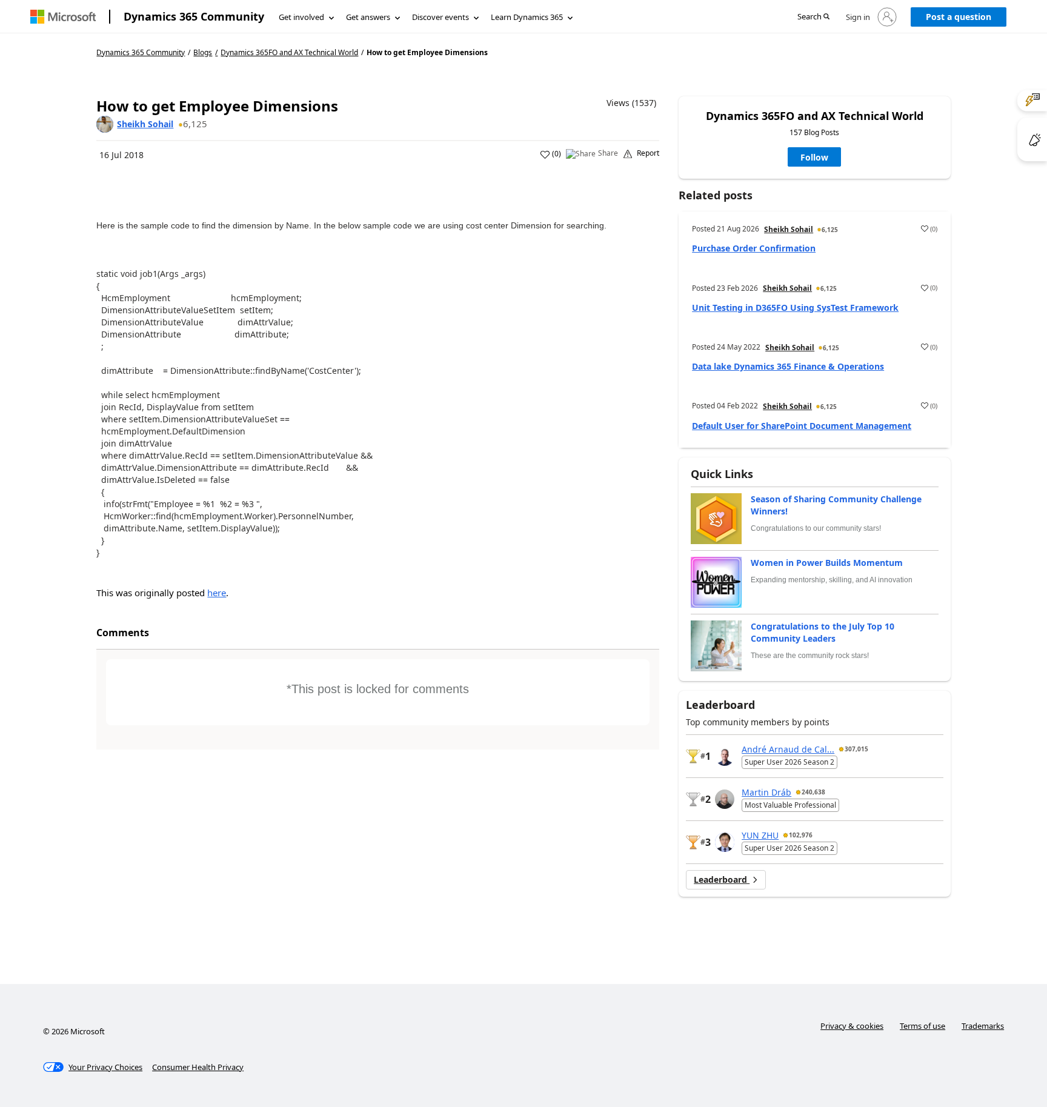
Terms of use (922, 1025)
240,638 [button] (813, 792)
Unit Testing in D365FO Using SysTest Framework (795, 307)
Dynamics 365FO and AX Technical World (289, 53)
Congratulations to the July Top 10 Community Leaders (822, 632)
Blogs (202, 52)
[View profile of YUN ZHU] (724, 842)
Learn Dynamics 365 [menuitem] (527, 17)
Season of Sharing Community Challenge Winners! (836, 505)
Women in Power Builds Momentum (827, 562)
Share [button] (608, 153)
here (216, 593)
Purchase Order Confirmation (754, 248)
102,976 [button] (801, 835)
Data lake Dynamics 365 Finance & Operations (788, 366)
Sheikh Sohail (145, 124)
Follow (814, 157)
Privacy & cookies (851, 1025)
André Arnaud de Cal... (788, 749)
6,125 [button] (195, 124)
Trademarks (983, 1025)
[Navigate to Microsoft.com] (63, 17)
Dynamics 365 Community (194, 16)
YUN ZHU (760, 835)
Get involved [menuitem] (301, 17)
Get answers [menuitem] (368, 17)
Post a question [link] (958, 16)
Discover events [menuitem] (440, 17)
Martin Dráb (766, 792)
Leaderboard (722, 879)
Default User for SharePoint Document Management (801, 425)
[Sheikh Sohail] (104, 124)
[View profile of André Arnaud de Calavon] (724, 756)
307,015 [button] (856, 749)
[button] (813, 17)
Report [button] (648, 153)
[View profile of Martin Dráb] (724, 799)
